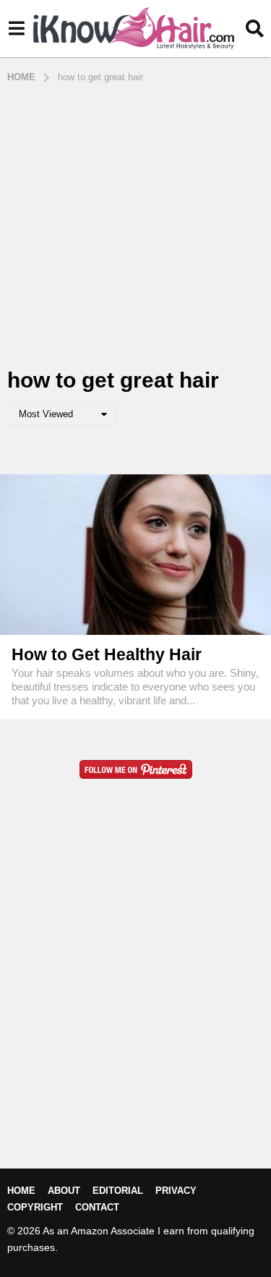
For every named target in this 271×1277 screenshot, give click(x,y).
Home (21, 1190)
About (64, 1190)
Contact (97, 1207)
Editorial (118, 1190)
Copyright (35, 1207)
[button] (16, 28)
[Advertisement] (135, 226)
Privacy (176, 1190)
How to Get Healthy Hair (107, 654)
